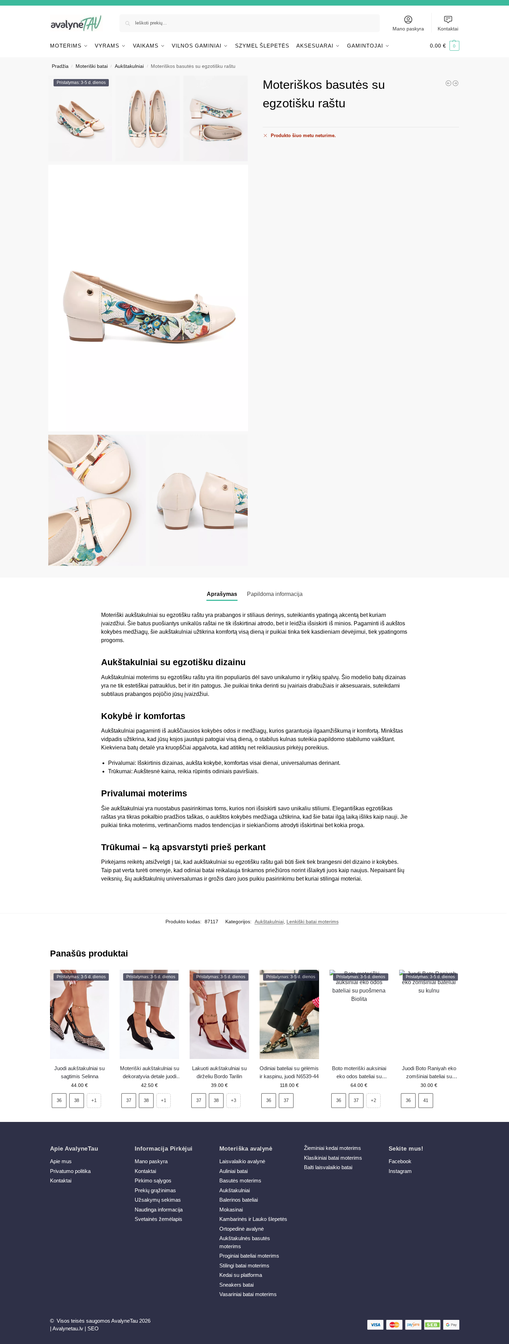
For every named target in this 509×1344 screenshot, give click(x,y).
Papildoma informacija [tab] (275, 594)
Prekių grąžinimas (155, 1190)
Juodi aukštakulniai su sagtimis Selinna (79, 1072)
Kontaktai (448, 28)
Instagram (400, 1171)
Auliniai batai (233, 1171)
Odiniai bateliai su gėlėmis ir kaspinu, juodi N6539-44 (289, 1072)
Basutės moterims (240, 1180)
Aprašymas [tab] (222, 594)
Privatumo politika (70, 1171)
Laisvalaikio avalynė (242, 1161)
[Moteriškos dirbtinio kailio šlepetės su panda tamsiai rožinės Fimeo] (455, 83)
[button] (444, 45)
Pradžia (60, 66)
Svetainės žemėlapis (158, 1219)
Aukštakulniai (129, 66)
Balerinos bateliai (238, 1200)
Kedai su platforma (240, 1275)
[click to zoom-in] (148, 298)
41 (425, 1100)
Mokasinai (231, 1210)
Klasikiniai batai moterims (333, 1158)
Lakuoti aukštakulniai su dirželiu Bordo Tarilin (219, 1072)
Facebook (400, 1161)
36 (59, 1100)
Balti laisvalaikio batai (328, 1167)
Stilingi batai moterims (244, 1265)
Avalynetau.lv (67, 1328)
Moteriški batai (92, 66)
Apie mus (61, 1161)
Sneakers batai (236, 1285)
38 (76, 1100)
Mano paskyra (408, 28)
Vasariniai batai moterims (248, 1294)
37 (128, 1100)
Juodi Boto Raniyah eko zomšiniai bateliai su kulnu (429, 1072)
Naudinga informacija (159, 1210)
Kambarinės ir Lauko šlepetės (253, 1219)
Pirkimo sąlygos (153, 1180)
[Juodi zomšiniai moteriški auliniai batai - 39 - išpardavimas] (448, 83)
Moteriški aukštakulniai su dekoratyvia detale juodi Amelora (149, 1072)
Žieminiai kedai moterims (332, 1148)
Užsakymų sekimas (158, 1200)
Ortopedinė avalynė (241, 1229)
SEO (93, 1328)
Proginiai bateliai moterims (249, 1256)
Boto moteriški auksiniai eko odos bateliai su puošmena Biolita (359, 1072)
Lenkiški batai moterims (313, 921)
